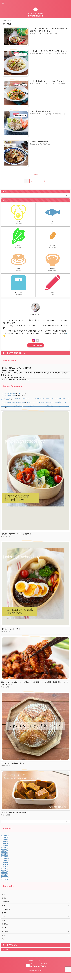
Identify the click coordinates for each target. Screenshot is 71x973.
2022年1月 (4, 876)
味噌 (56, 114)
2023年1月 (4, 857)
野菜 (3, 935)
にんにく (50, 53)
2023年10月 (5, 845)
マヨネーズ (50, 114)
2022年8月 (4, 864)
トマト (43, 83)
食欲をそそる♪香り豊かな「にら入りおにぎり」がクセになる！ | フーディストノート (35, 403)
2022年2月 (4, 874)
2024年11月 (5, 836)
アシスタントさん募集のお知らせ (13, 377)
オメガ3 (43, 114)
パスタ (44, 33)
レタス (56, 53)
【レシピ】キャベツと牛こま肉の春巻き (11, 406)
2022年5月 (4, 868)
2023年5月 (4, 853)
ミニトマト (50, 33)
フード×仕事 (6, 909)
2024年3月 (4, 843)
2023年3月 (4, 855)
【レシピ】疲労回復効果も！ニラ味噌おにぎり (13, 402)
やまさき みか (21, 393)
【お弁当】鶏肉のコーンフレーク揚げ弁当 (16, 368)
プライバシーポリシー (41, 960)
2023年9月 (4, 847)
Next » (36, 174)
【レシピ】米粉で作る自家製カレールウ (15, 380)
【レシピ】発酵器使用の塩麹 (8, 393)
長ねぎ (64, 53)
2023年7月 (4, 851)
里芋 (59, 114)
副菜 (3, 920)
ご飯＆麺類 (5, 901)
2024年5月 (4, 839)
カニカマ (44, 53)
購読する (6, 949)
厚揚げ (45, 144)
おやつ (4, 894)
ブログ (4, 913)
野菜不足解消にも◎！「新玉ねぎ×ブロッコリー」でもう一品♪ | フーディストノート (35, 399)
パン (3, 905)
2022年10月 (5, 862)
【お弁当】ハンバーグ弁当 (10, 370)
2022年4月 (4, 870)
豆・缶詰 (5, 931)
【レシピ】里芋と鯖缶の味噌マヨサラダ (44, 111)
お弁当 (4, 898)
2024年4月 (4, 841)
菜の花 (59, 83)
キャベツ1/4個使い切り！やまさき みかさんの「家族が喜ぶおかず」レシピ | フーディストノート (35, 406)
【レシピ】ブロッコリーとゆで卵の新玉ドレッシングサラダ (16, 398)
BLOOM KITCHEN (35, 16)
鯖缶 (56, 33)
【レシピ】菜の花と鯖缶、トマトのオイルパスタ (47, 81)
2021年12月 (5, 878)
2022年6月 (4, 866)
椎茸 (60, 53)
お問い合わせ (30, 960)
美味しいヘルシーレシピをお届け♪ (38, 963)
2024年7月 (4, 837)
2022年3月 (4, 872)
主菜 (3, 916)
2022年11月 (5, 860)
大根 (48, 144)
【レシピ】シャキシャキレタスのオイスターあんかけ (48, 51)
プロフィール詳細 (35, 345)
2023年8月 (4, 849)
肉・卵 (4, 928)
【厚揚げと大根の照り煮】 (39, 141)
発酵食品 (5, 924)
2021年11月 (4, 880)
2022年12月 (5, 859)
